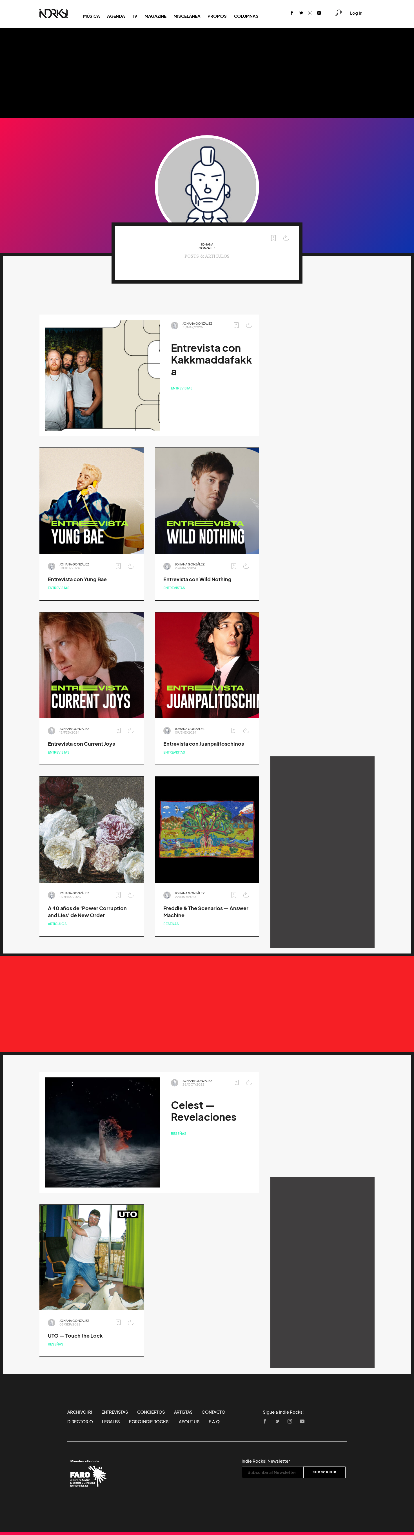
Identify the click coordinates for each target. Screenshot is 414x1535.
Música (91, 16)
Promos (217, 16)
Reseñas (171, 924)
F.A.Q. (215, 1421)
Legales (111, 1421)
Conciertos (151, 1411)
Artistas (183, 1411)
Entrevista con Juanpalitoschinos (203, 744)
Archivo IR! (79, 1411)
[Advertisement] (207, 73)
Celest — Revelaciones (204, 1111)
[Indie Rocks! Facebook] (292, 13)
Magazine (155, 16)
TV (134, 16)
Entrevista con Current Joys (81, 744)
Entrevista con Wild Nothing (197, 579)
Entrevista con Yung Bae (77, 579)
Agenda (116, 16)
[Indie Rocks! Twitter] (301, 13)
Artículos (57, 924)
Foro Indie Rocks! (149, 1421)
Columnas (246, 16)
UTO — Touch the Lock (75, 1336)
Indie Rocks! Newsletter (266, 1460)
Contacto (213, 1411)
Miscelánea (186, 16)
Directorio (80, 1421)
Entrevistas (182, 388)
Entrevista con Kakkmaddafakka (211, 360)
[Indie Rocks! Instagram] (310, 13)
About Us (189, 1421)
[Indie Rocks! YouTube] (319, 13)
